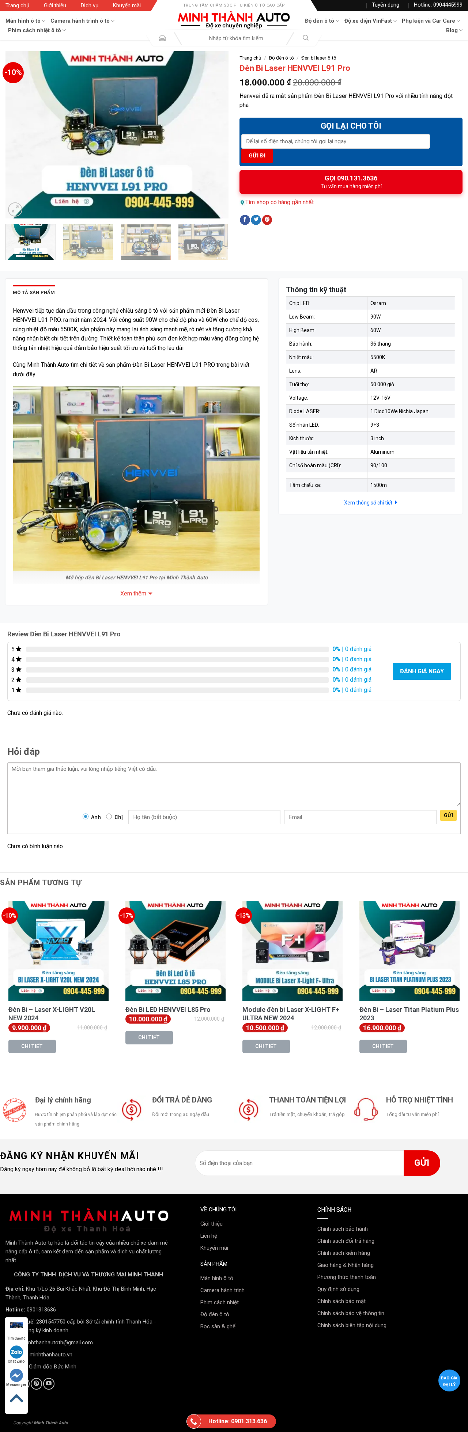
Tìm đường (16, 1338)
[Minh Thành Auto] (234, 20)
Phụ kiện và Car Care (428, 21)
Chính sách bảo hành (342, 1229)
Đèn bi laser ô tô (318, 58)
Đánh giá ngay (422, 671)
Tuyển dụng (385, 4)
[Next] (215, 135)
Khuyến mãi (127, 5)
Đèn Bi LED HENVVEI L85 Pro (168, 1009)
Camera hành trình (222, 1290)
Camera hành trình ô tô (80, 21)
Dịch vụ (89, 5)
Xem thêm (133, 593)
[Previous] (19, 135)
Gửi (448, 815)
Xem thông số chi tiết (368, 503)
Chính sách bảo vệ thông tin (350, 1313)
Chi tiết (32, 1046)
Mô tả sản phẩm (34, 292)
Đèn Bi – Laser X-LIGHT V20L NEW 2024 (51, 1014)
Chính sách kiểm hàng (343, 1253)
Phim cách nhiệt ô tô (34, 30)
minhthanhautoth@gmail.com (57, 1343)
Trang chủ (17, 5)
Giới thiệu (55, 5)
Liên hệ (208, 1236)
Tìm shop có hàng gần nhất (279, 202)
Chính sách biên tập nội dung (351, 1325)
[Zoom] (15, 209)
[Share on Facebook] (245, 220)
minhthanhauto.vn (51, 1354)
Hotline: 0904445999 (438, 4)
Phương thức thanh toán (346, 1277)
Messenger (16, 1385)
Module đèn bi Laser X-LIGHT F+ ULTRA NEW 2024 (290, 1014)
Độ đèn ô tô (319, 21)
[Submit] (305, 38)
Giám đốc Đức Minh (52, 1366)
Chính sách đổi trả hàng (345, 1241)
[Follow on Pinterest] (36, 1383)
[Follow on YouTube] (48, 1383)
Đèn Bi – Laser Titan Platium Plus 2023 (409, 1014)
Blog (452, 30)
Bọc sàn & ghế (217, 1326)
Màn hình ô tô (23, 21)
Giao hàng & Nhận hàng (345, 1265)
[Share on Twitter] (256, 220)
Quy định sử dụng (338, 1289)
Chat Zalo (16, 1361)
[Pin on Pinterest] (267, 220)
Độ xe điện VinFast (368, 21)
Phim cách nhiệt (219, 1302)
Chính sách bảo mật (341, 1301)
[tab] (34, 292)
